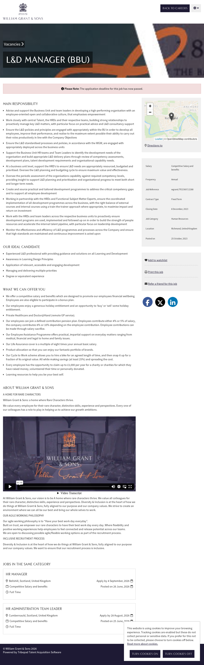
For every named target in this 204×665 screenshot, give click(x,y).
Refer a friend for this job (162, 284)
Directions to (155, 145)
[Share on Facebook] (148, 302)
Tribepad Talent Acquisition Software (39, 652)
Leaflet (158, 138)
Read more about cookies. (142, 644)
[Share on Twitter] (160, 302)
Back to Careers (175, 8)
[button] (171, 116)
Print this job (155, 272)
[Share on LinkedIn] (173, 302)
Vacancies (12, 44)
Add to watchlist (157, 260)
